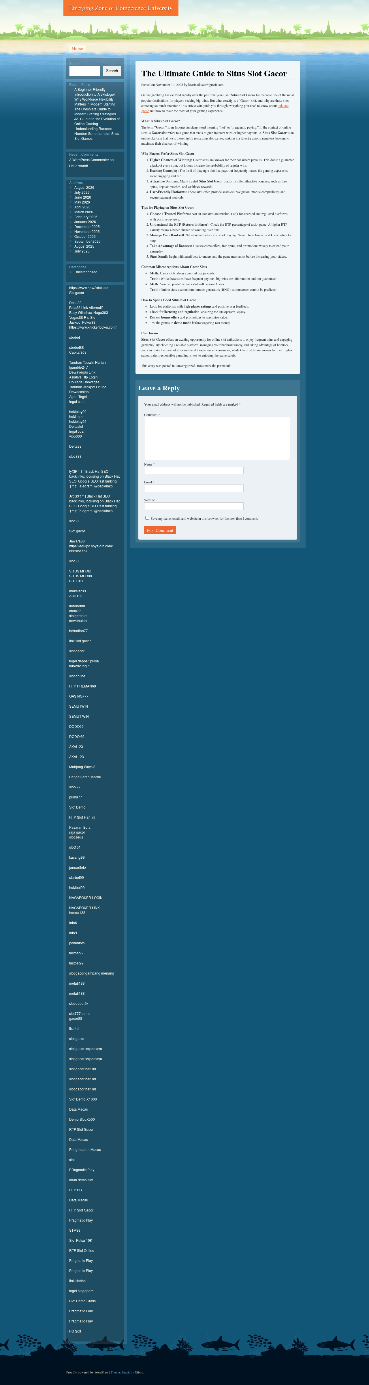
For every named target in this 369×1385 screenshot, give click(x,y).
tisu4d (74, 1028)
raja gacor (77, 832)
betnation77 (78, 630)
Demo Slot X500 (82, 1119)
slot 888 (75, 456)
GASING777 (79, 696)
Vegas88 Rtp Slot (82, 317)
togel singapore (81, 1290)
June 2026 (82, 197)
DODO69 (76, 726)
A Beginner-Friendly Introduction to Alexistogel (94, 92)
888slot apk (78, 550)
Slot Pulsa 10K (80, 1240)
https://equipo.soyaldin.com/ (91, 545)
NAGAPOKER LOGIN (86, 897)
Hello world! (78, 165)
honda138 (77, 912)
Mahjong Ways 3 (82, 766)
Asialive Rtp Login (83, 376)
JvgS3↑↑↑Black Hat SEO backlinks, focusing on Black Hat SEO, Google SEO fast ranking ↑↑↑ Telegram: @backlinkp (94, 503)
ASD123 (75, 595)
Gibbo (139, 1372)
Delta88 (75, 302)
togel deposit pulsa (84, 660)
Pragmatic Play (81, 1220)
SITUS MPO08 (80, 575)
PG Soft (75, 1331)
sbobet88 (76, 347)
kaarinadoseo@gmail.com (205, 84)
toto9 (73, 932)
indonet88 (77, 605)
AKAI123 (76, 746)
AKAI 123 (76, 756)
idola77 (75, 610)
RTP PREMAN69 (82, 685)
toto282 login (79, 665)
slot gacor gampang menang (91, 973)
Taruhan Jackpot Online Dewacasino (87, 389)
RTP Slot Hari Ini (82, 817)
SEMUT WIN (79, 716)
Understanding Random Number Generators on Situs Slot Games (96, 133)
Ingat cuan (77, 401)
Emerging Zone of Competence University (121, 8)
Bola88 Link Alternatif (86, 307)
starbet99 (76, 877)
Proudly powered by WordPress (87, 1372)
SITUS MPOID (80, 570)
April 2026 (82, 206)
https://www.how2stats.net (89, 287)
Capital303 (77, 352)
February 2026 (85, 216)
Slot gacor (77, 530)
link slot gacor (80, 640)
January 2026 (85, 221)
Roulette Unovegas (84, 381)
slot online (77, 675)
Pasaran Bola (80, 827)
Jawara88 (77, 540)
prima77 (75, 796)
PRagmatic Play (81, 1169)
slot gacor (76, 650)
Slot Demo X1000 (83, 1098)
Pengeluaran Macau (85, 776)
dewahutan (78, 620)
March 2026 (83, 211)
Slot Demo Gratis (82, 1300)
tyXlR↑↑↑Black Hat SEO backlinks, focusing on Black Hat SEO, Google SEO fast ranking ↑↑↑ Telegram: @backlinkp (94, 478)
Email (149, 482)
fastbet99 (76, 952)
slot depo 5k (78, 1003)
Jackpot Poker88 (82, 322)
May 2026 (82, 201)
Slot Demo (77, 806)
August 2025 (84, 246)
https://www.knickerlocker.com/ (92, 327)
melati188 (77, 983)
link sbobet (77, 1280)
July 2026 (82, 192)
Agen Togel (78, 396)
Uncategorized (185, 365)
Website (149, 500)
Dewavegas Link (82, 372)
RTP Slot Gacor (81, 1129)
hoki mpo (76, 416)
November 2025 (87, 231)
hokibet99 (77, 887)
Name (149, 464)
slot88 (74, 520)
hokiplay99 (77, 411)
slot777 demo (80, 1013)
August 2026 (84, 187)
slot (72, 1159)
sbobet (74, 337)
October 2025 (85, 236)
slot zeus (76, 836)
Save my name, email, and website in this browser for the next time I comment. (204, 518)
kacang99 (77, 857)
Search (74, 63)
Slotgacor (76, 292)
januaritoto (77, 867)
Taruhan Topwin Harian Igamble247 (87, 365)
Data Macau (78, 1109)
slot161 (75, 847)
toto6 (73, 922)
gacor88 (75, 1018)
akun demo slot (81, 1179)
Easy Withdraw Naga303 (88, 312)
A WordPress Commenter (89, 159)
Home (77, 48)
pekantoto (77, 942)
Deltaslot (76, 426)
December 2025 (87, 226)
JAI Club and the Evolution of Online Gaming (97, 121)
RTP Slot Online (81, 1250)
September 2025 (87, 241)
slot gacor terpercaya (85, 1048)
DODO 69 (76, 736)
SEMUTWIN (78, 706)
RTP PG (75, 1189)
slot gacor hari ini (82, 1068)
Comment (152, 414)
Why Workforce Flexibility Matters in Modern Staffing (94, 101)
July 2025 (82, 250)
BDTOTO (76, 580)
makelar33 (77, 590)
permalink (224, 365)
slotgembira (78, 615)
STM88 (74, 1230)
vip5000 (75, 436)
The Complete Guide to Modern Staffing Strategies (95, 111)
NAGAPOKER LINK (84, 907)
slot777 (75, 786)
